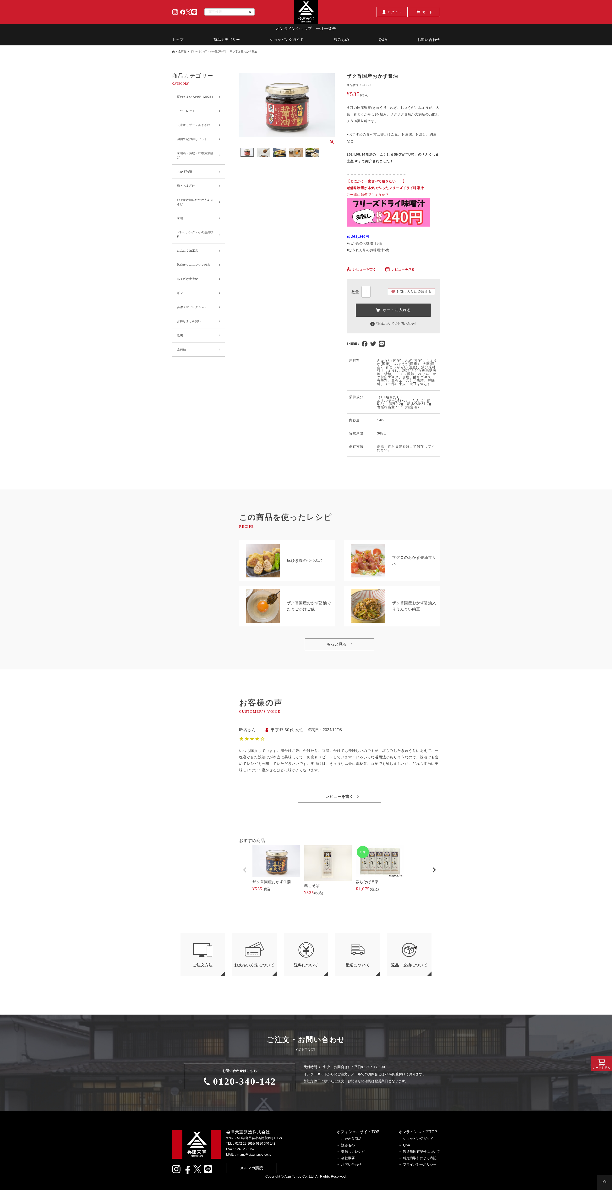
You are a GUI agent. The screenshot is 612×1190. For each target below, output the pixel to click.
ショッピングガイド (287, 40)
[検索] (249, 12)
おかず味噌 (184, 171)
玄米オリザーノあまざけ (193, 125)
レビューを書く (364, 269)
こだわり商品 (351, 1139)
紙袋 (180, 335)
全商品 (182, 51)
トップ (177, 40)
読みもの (341, 40)
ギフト (181, 293)
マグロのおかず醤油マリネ (414, 560)
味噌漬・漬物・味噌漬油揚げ (195, 155)
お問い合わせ (428, 40)
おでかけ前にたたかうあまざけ (195, 202)
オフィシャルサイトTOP (358, 1132)
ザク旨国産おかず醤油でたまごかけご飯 (309, 606)
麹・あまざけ (186, 185)
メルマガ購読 (251, 1168)
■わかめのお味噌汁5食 (364, 243)
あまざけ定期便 (187, 279)
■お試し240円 (358, 237)
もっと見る (337, 644)
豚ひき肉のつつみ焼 (305, 561)
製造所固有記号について (421, 1151)
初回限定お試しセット (192, 139)
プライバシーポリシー (420, 1164)
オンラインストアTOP (418, 1132)
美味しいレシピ (353, 1151)
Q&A (383, 40)
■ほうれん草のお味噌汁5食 (368, 250)
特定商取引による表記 (420, 1158)
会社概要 (348, 1158)
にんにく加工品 (187, 250)
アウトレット (186, 111)
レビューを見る (403, 269)
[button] (245, 870)
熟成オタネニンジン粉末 (193, 264)
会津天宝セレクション (192, 307)
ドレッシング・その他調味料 (208, 51)
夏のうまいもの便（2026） (196, 96)
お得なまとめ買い (189, 321)
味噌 (180, 218)
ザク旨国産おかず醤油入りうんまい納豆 (414, 606)
